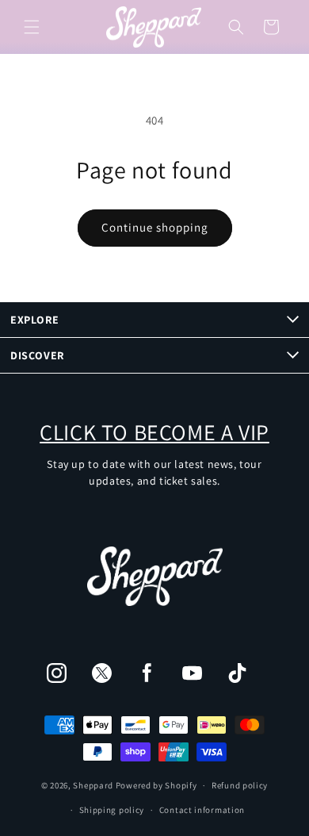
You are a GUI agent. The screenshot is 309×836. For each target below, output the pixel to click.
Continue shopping (154, 227)
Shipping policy (112, 809)
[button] (31, 27)
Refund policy (240, 785)
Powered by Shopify (156, 785)
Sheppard (93, 785)
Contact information (202, 809)
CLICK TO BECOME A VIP (154, 432)
